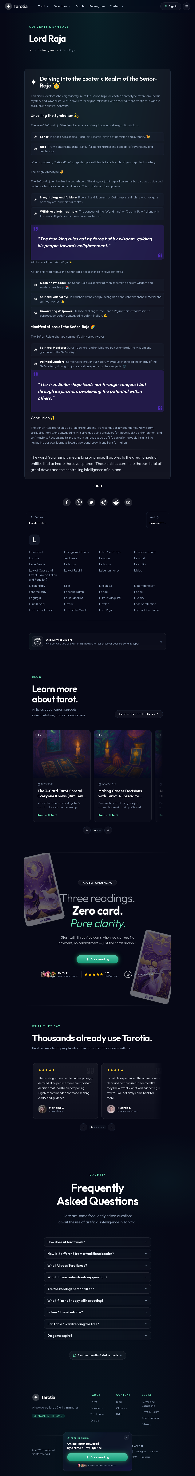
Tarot (93, 1402)
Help (118, 1414)
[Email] (128, 502)
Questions (96, 1408)
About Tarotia (150, 1418)
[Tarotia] (17, 6)
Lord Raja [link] (69, 50)
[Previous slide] (87, 830)
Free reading (100, 959)
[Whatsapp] (79, 502)
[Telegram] (104, 502)
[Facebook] (67, 502)
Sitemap (147, 1424)
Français (145, 1456)
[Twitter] (91, 502)
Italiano (154, 1451)
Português (141, 1451)
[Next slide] (108, 830)
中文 (135, 1456)
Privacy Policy (150, 1411)
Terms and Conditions (148, 1403)
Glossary (121, 1408)
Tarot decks (97, 1414)
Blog (119, 1402)
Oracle (94, 1420)
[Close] (126, 1437)
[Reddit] (116, 502)
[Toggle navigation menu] (186, 6)
